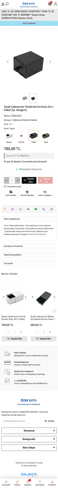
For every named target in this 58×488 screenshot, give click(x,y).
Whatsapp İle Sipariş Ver (30, 169)
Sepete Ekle (30, 180)
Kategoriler (29, 439)
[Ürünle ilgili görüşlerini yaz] (21, 209)
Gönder (51, 421)
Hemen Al (46, 180)
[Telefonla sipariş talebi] (44, 209)
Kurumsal (29, 430)
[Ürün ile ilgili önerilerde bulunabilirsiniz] (52, 209)
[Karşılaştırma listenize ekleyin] (29, 209)
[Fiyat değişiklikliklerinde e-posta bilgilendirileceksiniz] (37, 209)
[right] (54, 311)
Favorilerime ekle (13, 186)
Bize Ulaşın (29, 447)
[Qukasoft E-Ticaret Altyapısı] (29, 475)
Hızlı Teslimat (29, 23)
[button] (7, 61)
